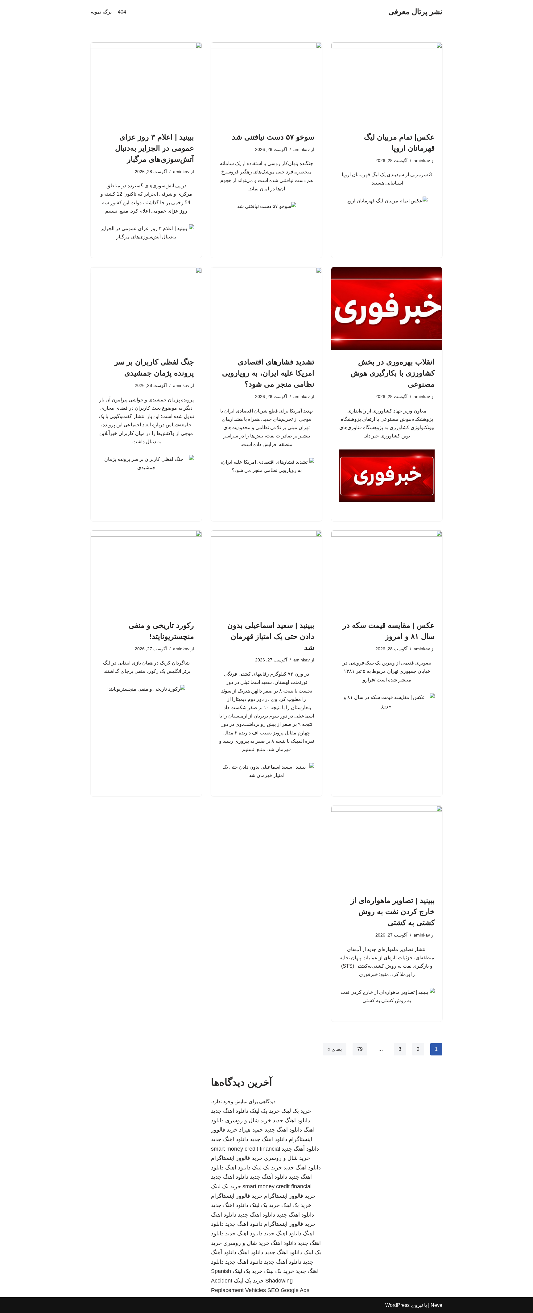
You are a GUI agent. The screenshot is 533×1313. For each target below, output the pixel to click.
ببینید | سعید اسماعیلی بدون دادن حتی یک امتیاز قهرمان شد (270, 636)
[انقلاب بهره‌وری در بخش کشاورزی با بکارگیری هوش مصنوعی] (386, 308)
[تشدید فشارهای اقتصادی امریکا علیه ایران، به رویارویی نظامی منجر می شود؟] (266, 308)
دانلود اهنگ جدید (229, 1111)
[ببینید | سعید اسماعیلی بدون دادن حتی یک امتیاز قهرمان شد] (266, 572)
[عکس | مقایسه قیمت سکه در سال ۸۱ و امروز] (386, 572)
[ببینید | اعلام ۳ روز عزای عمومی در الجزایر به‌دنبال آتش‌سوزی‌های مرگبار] (146, 83)
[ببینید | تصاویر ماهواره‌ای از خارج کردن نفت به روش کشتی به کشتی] (386, 847)
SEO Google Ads (288, 1290)
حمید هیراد (251, 1130)
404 (122, 11)
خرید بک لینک (296, 1111)
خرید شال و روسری (248, 1120)
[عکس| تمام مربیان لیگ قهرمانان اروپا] (386, 83)
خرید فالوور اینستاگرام (236, 1158)
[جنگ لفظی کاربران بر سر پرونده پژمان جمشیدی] (146, 308)
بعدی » (335, 1049)
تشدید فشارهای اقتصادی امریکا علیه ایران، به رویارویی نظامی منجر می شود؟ (268, 373)
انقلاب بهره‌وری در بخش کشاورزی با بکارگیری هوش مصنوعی (393, 373)
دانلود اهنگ (237, 1168)
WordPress (397, 1305)
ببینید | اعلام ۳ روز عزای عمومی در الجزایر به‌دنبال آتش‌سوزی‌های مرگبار (154, 148)
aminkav (422, 160)
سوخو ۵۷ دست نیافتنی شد (273, 137)
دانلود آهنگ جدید (300, 1149)
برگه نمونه (101, 11)
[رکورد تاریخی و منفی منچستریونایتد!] (146, 572)
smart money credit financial (245, 1149)
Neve (436, 1305)
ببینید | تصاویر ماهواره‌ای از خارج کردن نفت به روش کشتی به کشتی (393, 911)
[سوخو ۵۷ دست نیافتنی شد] (266, 83)
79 (360, 1049)
